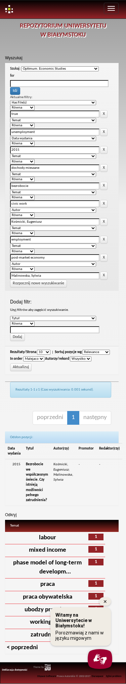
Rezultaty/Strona (23, 352)
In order (16, 359)
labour (47, 538)
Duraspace (97, 676)
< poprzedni (22, 647)
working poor (47, 622)
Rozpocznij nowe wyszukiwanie (38, 283)
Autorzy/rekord (57, 359)
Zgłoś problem (114, 676)
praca (47, 584)
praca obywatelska (47, 597)
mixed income (47, 550)
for (12, 76)
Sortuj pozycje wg (68, 352)
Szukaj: (15, 69)
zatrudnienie (48, 635)
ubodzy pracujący (47, 610)
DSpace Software (46, 676)
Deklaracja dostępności (14, 670)
